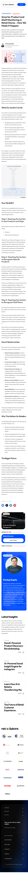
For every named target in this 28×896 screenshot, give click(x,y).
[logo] (9, 4)
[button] (2, 505)
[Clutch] (19, 736)
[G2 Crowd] (6, 736)
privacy (13, 827)
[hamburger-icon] (3, 4)
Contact (21, 4)
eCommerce (16, 13)
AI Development (6, 13)
